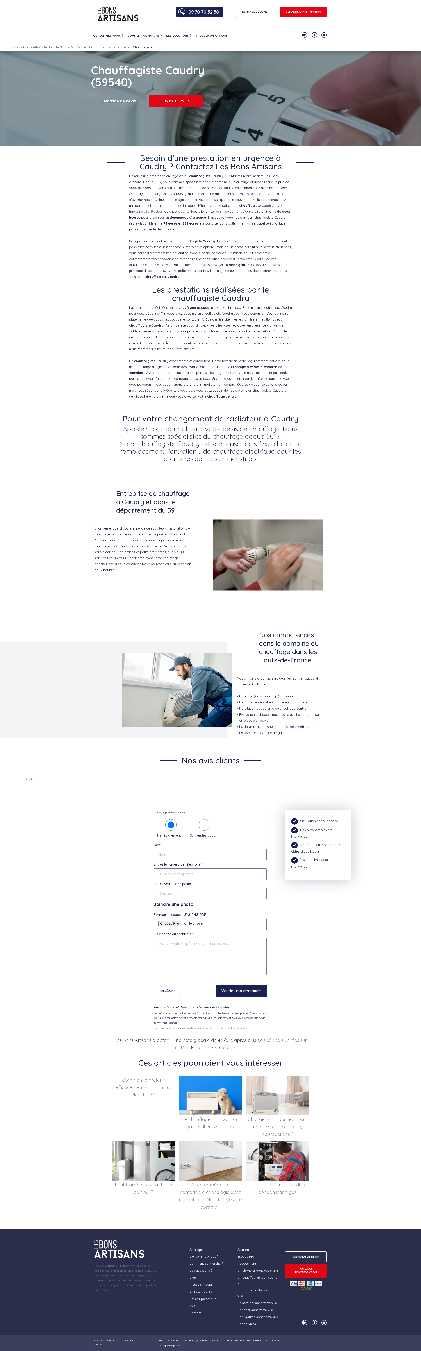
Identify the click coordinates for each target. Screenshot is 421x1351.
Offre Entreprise (200, 1292)
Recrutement (246, 1263)
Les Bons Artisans (112, 1340)
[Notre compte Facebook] (314, 35)
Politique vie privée (169, 1345)
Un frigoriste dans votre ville (257, 1317)
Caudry (268, 205)
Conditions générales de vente (243, 1340)
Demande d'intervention (303, 11)
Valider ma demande (241, 990)
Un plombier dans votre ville (257, 1270)
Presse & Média (200, 1285)
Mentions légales (168, 1340)
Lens (184, 211)
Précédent (167, 990)
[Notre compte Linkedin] (304, 35)
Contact (195, 1313)
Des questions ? (178, 35)
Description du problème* (173, 934)
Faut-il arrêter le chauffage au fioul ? (143, 1188)
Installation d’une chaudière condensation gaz (277, 1188)
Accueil (18, 47)
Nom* (158, 845)
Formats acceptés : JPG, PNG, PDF (180, 914)
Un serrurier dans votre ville (257, 1303)
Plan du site (272, 1340)
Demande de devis (118, 101)
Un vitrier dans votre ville (255, 1310)
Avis (192, 1306)
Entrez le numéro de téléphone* (178, 864)
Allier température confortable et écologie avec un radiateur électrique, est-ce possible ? (210, 1196)
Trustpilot (31, 779)
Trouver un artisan (211, 35)
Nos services (246, 1324)
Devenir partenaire (202, 1299)
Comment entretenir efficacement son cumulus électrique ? (143, 1087)
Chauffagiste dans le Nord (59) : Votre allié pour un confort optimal (78, 47)
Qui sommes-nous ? (108, 35)
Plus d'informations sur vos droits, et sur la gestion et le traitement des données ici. (202, 1028)
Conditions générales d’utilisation (202, 1340)
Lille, (147, 211)
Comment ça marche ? (145, 35)
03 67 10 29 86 (176, 101)
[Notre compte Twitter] (324, 35)
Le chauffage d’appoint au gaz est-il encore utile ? (210, 1123)
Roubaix (157, 211)
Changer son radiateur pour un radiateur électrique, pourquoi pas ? (277, 1126)
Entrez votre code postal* (173, 884)
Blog (192, 1278)
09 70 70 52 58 (203, 11)
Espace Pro (245, 1256)
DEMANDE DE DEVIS (255, 11)
